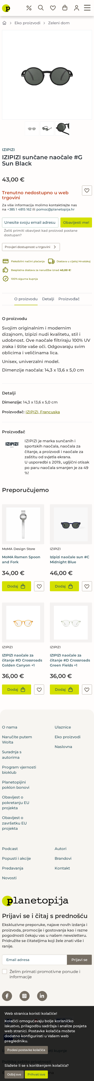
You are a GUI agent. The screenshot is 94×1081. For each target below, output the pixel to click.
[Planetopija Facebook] (7, 996)
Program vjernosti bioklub (19, 770)
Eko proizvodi (27, 22)
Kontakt (62, 868)
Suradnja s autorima (12, 755)
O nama (9, 727)
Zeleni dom (59, 22)
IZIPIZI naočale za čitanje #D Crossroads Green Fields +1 (70, 660)
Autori (60, 848)
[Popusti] (29, 8)
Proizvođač (69, 298)
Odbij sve (14, 1074)
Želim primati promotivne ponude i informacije (45, 974)
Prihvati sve (36, 1074)
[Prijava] (77, 8)
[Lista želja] (53, 8)
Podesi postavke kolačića (26, 1050)
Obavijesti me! (76, 222)
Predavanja (12, 868)
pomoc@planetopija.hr (55, 209)
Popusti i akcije (16, 858)
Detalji (48, 298)
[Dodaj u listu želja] (87, 191)
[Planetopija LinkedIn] (42, 996)
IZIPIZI (8, 149)
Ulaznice (63, 727)
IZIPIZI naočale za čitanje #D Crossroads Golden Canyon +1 (22, 660)
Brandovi (63, 858)
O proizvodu (26, 298)
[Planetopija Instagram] (25, 996)
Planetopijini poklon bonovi (15, 785)
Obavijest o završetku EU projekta (14, 823)
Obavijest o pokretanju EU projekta (15, 802)
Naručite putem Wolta (17, 739)
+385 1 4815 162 (19, 209)
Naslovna (63, 746)
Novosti (9, 878)
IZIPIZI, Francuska (43, 412)
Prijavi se (79, 960)
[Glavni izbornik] (87, 8)
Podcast (10, 848)
